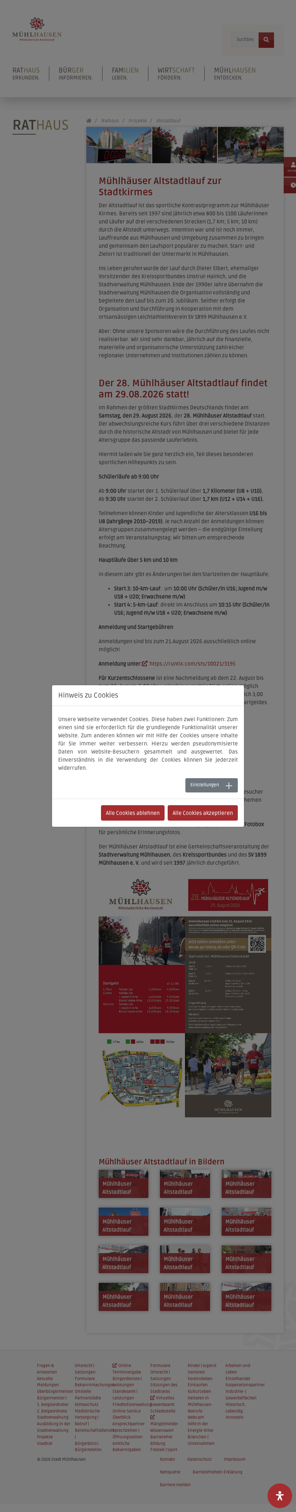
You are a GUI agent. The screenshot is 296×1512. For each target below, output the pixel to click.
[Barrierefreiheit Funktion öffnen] (279, 1495)
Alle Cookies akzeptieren (203, 813)
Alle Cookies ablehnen (133, 813)
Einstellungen (204, 785)
